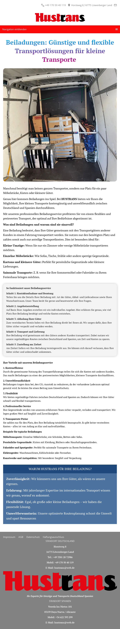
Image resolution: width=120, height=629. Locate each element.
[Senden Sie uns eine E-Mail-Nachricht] (115, 5)
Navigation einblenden (14, 29)
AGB (20, 536)
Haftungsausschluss (53, 536)
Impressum (9, 536)
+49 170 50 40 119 (55, 5)
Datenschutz (33, 536)
